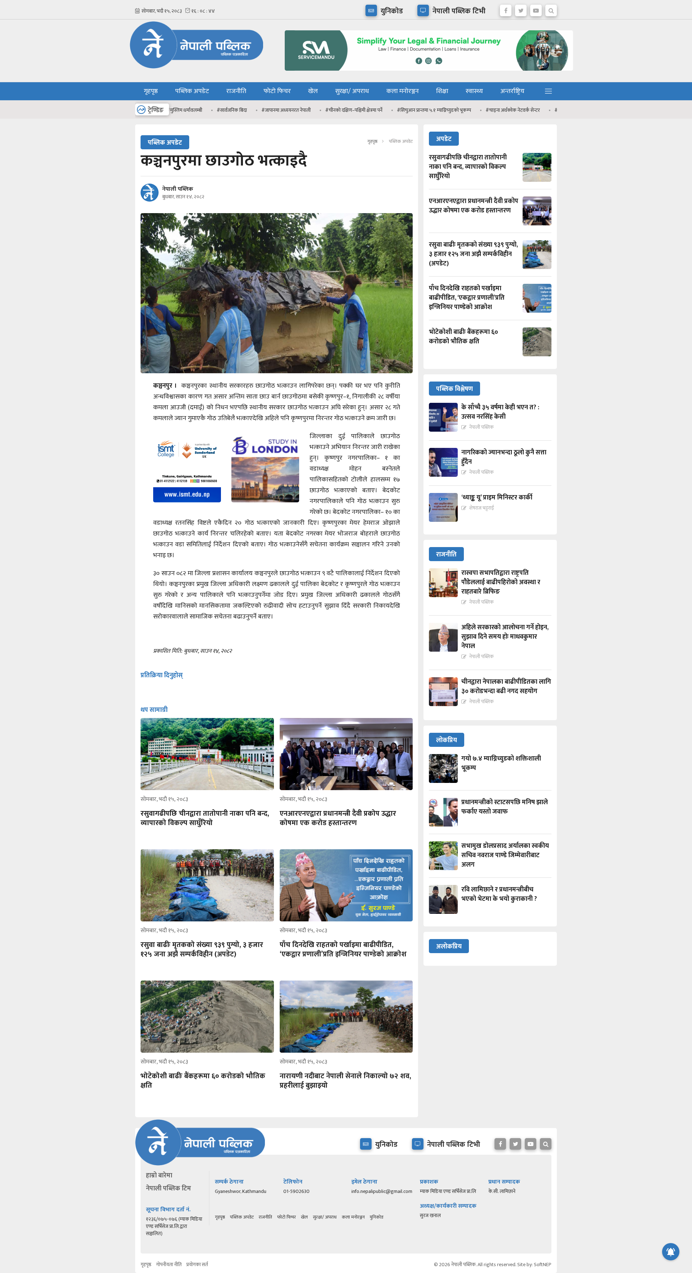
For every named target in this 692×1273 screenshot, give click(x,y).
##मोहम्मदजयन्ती (539, 110)
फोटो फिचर (277, 91)
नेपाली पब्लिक (177, 189)
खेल (313, 91)
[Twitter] (521, 9)
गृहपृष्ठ (151, 91)
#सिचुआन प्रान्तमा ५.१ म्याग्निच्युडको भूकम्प (402, 110)
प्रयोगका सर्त (197, 1264)
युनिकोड (376, 1217)
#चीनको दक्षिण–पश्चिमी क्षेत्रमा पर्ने (322, 110)
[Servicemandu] (426, 72)
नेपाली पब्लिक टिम (168, 1188)
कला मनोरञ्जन (402, 91)
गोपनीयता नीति (169, 1264)
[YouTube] (536, 9)
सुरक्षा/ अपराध (352, 91)
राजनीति (236, 91)
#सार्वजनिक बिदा (200, 110)
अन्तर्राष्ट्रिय (512, 91)
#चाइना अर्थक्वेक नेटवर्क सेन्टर (481, 110)
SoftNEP (542, 1264)
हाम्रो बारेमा (159, 1175)
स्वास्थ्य (474, 91)
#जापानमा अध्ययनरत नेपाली (254, 110)
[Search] (551, 9)
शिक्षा (442, 91)
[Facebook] (505, 9)
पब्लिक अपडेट (192, 91)
